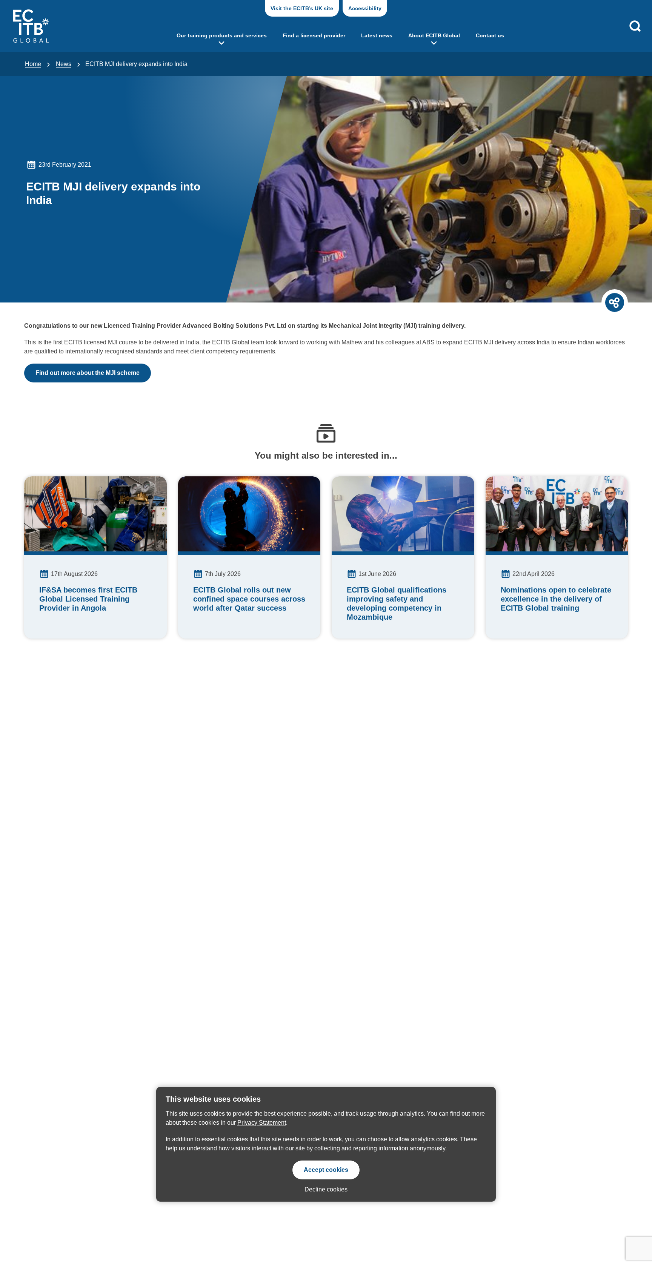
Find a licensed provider (314, 35)
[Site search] (635, 26)
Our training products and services (222, 35)
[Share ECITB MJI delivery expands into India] (614, 302)
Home (33, 64)
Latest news (376, 35)
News (63, 64)
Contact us (490, 35)
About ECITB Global (434, 35)
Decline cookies (326, 1189)
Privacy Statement (261, 1122)
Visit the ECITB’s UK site (302, 8)
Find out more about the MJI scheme (87, 373)
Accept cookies (326, 1170)
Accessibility (364, 8)
